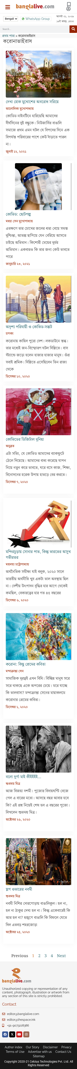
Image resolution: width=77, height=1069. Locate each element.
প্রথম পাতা (8, 36)
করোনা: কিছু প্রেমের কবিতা (26, 664)
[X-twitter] (12, 1034)
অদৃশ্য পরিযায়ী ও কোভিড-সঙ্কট (29, 327)
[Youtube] (19, 1034)
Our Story (32, 1047)
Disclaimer (50, 1047)
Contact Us (63, 1051)
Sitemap (39, 1056)
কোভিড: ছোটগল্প (18, 214)
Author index (13, 1047)
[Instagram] (26, 1034)
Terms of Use (15, 1051)
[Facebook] (5, 1034)
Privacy (66, 1047)
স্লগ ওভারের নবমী (19, 889)
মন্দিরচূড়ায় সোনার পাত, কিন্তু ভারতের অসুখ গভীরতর (38, 555)
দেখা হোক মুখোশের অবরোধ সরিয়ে (32, 102)
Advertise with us (40, 1051)
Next (61, 956)
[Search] (73, 29)
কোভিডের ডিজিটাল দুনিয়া (25, 439)
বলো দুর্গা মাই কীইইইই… (23, 777)
